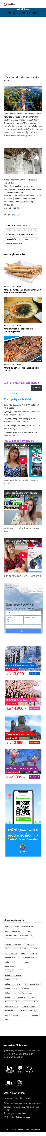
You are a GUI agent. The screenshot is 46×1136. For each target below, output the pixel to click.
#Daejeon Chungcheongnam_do (21, 230)
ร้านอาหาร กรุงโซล (12, 1002)
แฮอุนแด (35, 1015)
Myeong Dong (11, 953)
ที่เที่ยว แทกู (9, 997)
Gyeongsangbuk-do (13, 944)
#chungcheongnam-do (16, 225)
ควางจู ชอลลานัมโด (27, 957)
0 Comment (33, 13)
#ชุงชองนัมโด (11, 239)
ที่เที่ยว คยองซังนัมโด (13, 979)
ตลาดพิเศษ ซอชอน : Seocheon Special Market (21, 369)
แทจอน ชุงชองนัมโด (20, 1015)
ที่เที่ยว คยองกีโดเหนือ (13, 975)
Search (36, 387)
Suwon (34, 953)
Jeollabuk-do (20, 949)
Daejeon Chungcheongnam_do (18, 935)
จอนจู (27, 962)
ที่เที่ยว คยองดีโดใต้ (32, 984)
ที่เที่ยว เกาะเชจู (26, 993)
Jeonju (34, 949)
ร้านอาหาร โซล (11, 1010)
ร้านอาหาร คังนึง (30, 1002)
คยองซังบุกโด (10, 957)
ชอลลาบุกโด (9, 966)
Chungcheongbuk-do (24, 926)
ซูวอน (21, 971)
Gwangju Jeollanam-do (15, 940)
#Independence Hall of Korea (20, 234)
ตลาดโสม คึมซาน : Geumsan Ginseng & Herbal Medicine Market (22, 291)
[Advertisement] (23, 46)
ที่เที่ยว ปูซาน (27, 988)
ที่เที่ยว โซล (22, 997)
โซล (6, 1019)
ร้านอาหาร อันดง (28, 1006)
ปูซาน (33, 997)
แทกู (6, 1015)
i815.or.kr (16, 215)
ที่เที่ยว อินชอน (10, 993)
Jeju (7, 949)
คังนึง (7, 962)
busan (8, 926)
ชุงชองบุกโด (9, 971)
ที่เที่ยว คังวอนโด (11, 988)
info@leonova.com (22, 1117)
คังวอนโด (17, 962)
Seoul (23, 953)
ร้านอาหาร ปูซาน (11, 1006)
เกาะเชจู (33, 1010)
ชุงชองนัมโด (23, 966)
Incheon (30, 944)
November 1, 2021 (16, 13)
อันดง (23, 1010)
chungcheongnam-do (14, 931)
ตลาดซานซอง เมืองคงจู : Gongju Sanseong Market (18, 330)
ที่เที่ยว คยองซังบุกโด (12, 984)
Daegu (31, 931)
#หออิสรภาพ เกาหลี (29, 239)
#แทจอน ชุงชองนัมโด (14, 243)
